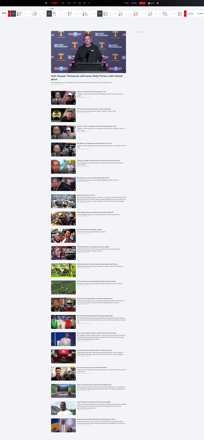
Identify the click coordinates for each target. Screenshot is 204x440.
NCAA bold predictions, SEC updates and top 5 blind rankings (93, 247)
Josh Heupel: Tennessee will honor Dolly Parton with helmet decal (87, 77)
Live (143, 3)
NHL (63, 3)
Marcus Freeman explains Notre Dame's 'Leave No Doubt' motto (94, 109)
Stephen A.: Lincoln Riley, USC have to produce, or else (91, 92)
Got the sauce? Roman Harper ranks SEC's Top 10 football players (94, 385)
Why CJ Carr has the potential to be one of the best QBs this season (95, 298)
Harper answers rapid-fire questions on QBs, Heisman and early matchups (96, 333)
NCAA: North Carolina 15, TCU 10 (86, 195)
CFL (74, 3)
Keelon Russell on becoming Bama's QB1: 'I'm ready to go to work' (94, 350)
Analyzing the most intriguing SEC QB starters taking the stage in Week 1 (96, 419)
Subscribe (134, 3)
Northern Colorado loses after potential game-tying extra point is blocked (96, 281)
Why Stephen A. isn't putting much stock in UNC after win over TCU (94, 143)
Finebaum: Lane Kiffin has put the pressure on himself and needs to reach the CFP (98, 161)
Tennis (69, 3)
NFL (85, 3)
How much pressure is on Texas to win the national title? (92, 367)
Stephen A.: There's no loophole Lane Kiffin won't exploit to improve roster (96, 126)
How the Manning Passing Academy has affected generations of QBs (95, 316)
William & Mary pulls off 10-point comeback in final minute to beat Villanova (97, 264)
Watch (127, 3)
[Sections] (46, 3)
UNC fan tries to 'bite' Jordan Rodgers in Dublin (89, 229)
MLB (79, 3)
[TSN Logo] (54, 3)
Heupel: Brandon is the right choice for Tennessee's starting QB (94, 402)
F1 (89, 3)
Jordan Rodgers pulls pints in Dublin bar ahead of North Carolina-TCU (95, 212)
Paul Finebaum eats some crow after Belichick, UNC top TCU (93, 178)
